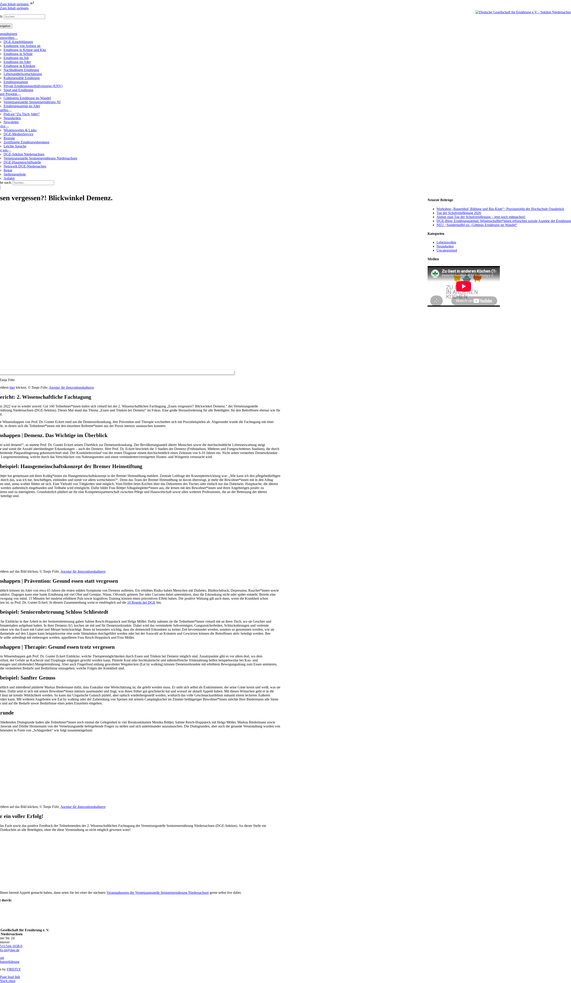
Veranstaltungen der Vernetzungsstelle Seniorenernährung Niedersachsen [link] (157, 892)
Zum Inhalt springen (14, 4)
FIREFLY (14, 969)
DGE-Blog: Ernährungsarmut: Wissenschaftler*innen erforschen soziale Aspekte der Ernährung (504, 221)
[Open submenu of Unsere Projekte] (19, 95)
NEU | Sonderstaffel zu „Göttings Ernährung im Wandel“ (477, 225)
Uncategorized (447, 250)
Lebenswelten (446, 242)
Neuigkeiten (445, 246)
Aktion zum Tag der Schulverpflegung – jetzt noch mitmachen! (481, 217)
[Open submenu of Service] (7, 127)
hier (12, 387)
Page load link (10, 977)
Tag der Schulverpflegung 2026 (459, 213)
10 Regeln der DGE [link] (141, 602)
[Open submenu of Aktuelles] (10, 111)
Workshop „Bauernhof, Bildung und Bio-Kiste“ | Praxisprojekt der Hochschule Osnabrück (500, 209)
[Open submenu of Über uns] (9, 151)
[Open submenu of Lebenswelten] (16, 39)
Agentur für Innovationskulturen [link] (71, 387)
